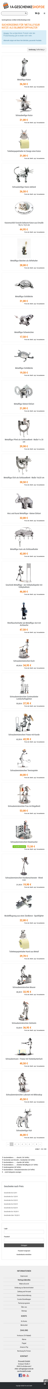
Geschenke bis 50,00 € (11, 1208)
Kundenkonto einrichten (24, 1254)
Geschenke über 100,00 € (12, 1215)
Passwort (7, 1236)
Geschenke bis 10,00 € (11, 1196)
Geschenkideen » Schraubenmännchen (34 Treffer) (19, 1170)
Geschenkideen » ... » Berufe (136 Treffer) (16, 1157)
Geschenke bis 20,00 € (11, 1200)
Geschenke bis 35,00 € (11, 1204)
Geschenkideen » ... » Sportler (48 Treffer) (16, 1162)
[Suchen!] (26, 13)
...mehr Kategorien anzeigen (12, 1172)
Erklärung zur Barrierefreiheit (24, 1288)
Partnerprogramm (24, 1303)
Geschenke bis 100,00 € (11, 1211)
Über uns (24, 1307)
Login (5, 1228)
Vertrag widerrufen (24, 1280)
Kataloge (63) (25, 20)
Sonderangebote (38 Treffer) (12, 1167)
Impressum (24, 1276)
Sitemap (24, 1311)
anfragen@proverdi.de (26, 1369)
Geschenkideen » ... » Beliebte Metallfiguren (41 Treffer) (20, 1165)
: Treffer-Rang (36, 50)
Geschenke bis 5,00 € (10, 1193)
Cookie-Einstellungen (24, 1299)
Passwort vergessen (24, 1251)
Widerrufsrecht (24, 1284)
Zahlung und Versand (24, 1292)
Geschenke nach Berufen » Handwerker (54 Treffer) (19, 1160)
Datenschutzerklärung (24, 1295)
